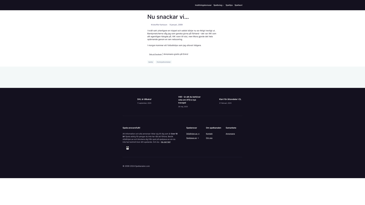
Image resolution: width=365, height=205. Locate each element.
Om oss (209, 138)
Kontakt (209, 134)
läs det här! (166, 142)
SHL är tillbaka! (144, 99)
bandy (150, 62)
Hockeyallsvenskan (164, 62)
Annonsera (230, 134)
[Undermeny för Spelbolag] (223, 5)
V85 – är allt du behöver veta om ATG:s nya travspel (189, 100)
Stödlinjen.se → (193, 134)
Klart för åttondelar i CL (230, 99)
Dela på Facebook (155, 54)
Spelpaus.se (191, 138)
